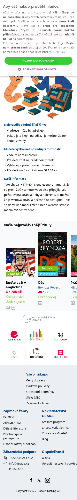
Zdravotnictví (12, 423)
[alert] (38, 38)
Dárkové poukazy (37, 386)
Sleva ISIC (33, 397)
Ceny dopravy (35, 380)
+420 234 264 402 (21, 458)
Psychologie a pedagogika (12, 436)
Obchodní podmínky (40, 392)
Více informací (57, 52)
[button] (38, 69)
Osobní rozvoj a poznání (20, 444)
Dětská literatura (14, 428)
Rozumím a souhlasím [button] (38, 60)
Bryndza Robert (49, 287)
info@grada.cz (19, 463)
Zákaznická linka (37, 403)
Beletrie (8, 417)
